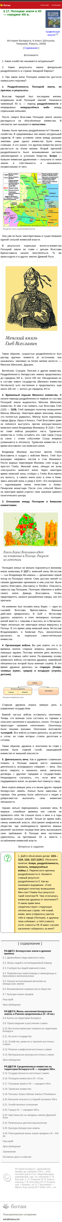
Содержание (31, 48)
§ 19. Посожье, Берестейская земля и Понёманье (29, 1094)
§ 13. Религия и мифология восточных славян (27, 1049)
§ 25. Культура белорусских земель (21, 1128)
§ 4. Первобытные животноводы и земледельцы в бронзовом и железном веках (29, 974)
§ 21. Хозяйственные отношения (20, 1104)
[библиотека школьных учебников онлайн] (6, 5)
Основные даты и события (17, 1157)
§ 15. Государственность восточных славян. (26, 1073)
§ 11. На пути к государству (17, 1036)
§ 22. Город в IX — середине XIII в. (21, 1110)
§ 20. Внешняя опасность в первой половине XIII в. (30, 1099)
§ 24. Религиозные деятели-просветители (25, 1123)
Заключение (9, 1151)
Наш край (8, 999)
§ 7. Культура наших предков (18, 994)
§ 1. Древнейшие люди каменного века (23, 957)
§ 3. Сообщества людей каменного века (24, 968)
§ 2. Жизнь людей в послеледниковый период (27, 963)
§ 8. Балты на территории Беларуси (22, 1018)
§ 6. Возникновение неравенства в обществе (27, 989)
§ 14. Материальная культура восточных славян (28, 1054)
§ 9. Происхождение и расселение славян (25, 1023)
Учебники (56, 5)
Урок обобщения (11, 1004)
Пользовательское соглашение (19, 1214)
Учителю (45, 5)
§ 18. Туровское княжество (17, 1089)
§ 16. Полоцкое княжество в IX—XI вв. (23, 1078)
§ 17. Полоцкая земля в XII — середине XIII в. (27, 1083)
